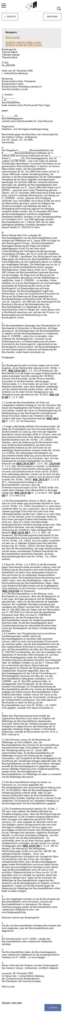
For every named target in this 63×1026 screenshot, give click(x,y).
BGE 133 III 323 (31, 846)
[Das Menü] (3, 5)
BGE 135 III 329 (16, 370)
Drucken (52, 16)
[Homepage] (31, 5)
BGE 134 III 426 (23, 492)
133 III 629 (54, 463)
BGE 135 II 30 (40, 479)
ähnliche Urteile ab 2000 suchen (24, 44)
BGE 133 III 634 (11, 591)
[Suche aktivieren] (59, 8)
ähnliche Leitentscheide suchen (23, 42)
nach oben (16, 1002)
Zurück (54, 1008)
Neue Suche (13, 37)
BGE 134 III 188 (25, 463)
